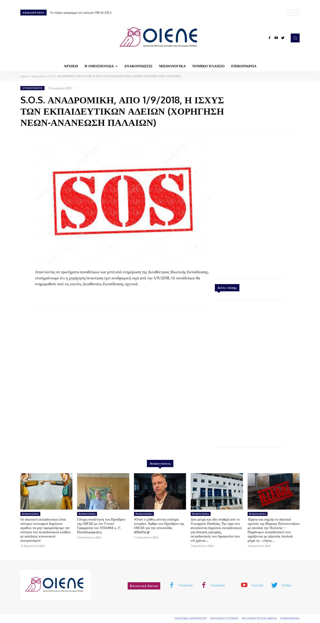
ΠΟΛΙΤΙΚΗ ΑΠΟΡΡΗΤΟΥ (191, 618)
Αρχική (24, 76)
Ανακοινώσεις (38, 76)
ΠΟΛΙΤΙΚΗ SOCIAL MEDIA (259, 618)
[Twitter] (282, 38)
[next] (297, 12)
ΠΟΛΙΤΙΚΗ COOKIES (224, 618)
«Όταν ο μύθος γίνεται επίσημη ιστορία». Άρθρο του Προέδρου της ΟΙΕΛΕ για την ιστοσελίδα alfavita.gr (159, 525)
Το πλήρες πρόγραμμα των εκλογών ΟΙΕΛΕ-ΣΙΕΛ (81, 12)
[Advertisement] (250, 204)
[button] (295, 38)
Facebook (186, 585)
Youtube (257, 585)
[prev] (289, 12)
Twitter (286, 585)
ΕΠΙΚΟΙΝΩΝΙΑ (290, 618)
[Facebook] (269, 38)
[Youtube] (276, 38)
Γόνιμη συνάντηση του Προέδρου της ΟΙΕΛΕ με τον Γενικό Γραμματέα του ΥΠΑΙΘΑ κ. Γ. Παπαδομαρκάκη (101, 525)
